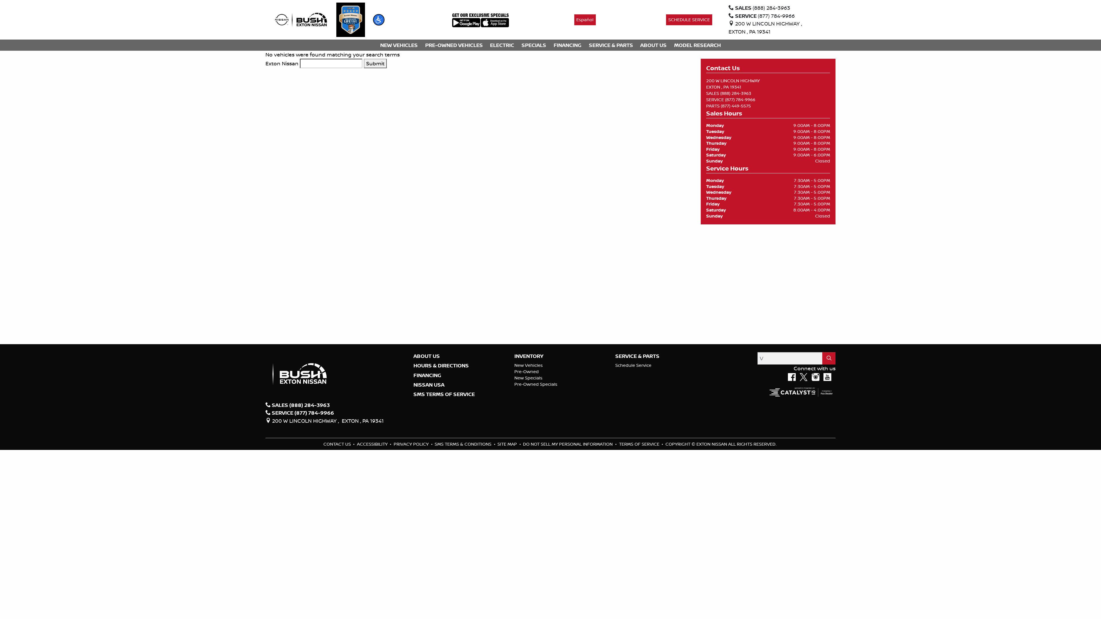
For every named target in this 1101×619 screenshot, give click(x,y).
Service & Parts (637, 356)
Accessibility (373, 444)
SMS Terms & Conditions (464, 444)
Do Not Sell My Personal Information (568, 444)
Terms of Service (640, 444)
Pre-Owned (526, 372)
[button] (378, 20)
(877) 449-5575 (736, 106)
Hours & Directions (441, 366)
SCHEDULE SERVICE (689, 20)
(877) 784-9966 (740, 100)
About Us (426, 356)
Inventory (528, 356)
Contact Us (337, 444)
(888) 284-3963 (735, 93)
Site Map (507, 444)
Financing (427, 375)
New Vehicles (528, 365)
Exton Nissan (282, 63)
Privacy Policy (412, 444)
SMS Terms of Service (444, 394)
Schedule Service (633, 365)
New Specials (528, 378)
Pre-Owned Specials (535, 384)
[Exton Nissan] (301, 19)
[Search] (828, 358)
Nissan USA (428, 385)
